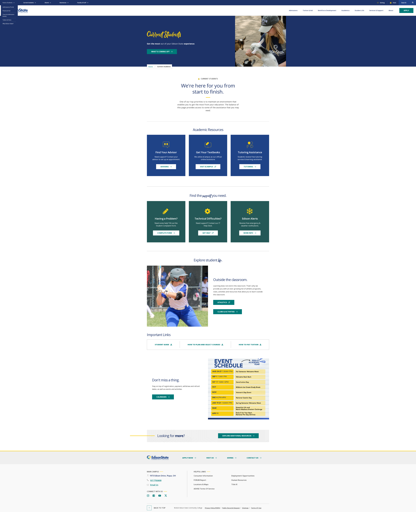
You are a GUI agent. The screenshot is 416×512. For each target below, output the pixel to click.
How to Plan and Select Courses (204, 344)
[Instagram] (148, 495)
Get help (206, 233)
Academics (345, 10)
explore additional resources (237, 436)
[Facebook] (154, 495)
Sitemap (245, 508)
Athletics (222, 302)
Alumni (47, 3)
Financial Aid (6, 11)
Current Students (28, 3)
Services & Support (376, 10)
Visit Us (210, 458)
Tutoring (249, 166)
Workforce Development (327, 10)
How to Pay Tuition (249, 344)
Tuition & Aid (308, 10)
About (391, 10)
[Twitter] (166, 495)
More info (249, 233)
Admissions (293, 10)
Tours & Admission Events (8, 15)
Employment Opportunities (242, 476)
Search (403, 3)
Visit (394, 3)
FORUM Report (200, 480)
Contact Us (253, 458)
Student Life (359, 10)
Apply (406, 10)
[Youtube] (160, 495)
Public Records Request (231, 508)
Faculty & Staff (81, 3)
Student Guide (162, 344)
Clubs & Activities (226, 312)
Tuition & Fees (7, 20)
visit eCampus (206, 166)
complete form (164, 233)
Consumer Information (203, 476)
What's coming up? (160, 51)
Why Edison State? (8, 24)
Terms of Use (256, 508)
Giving (382, 3)
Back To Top (159, 508)
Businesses (63, 3)
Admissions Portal (8, 7)
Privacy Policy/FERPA (212, 508)
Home (150, 67)
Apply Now (187, 458)
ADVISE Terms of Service (204, 489)
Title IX (234, 484)
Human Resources (239, 480)
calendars (161, 397)
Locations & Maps (201, 484)
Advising (164, 166)
